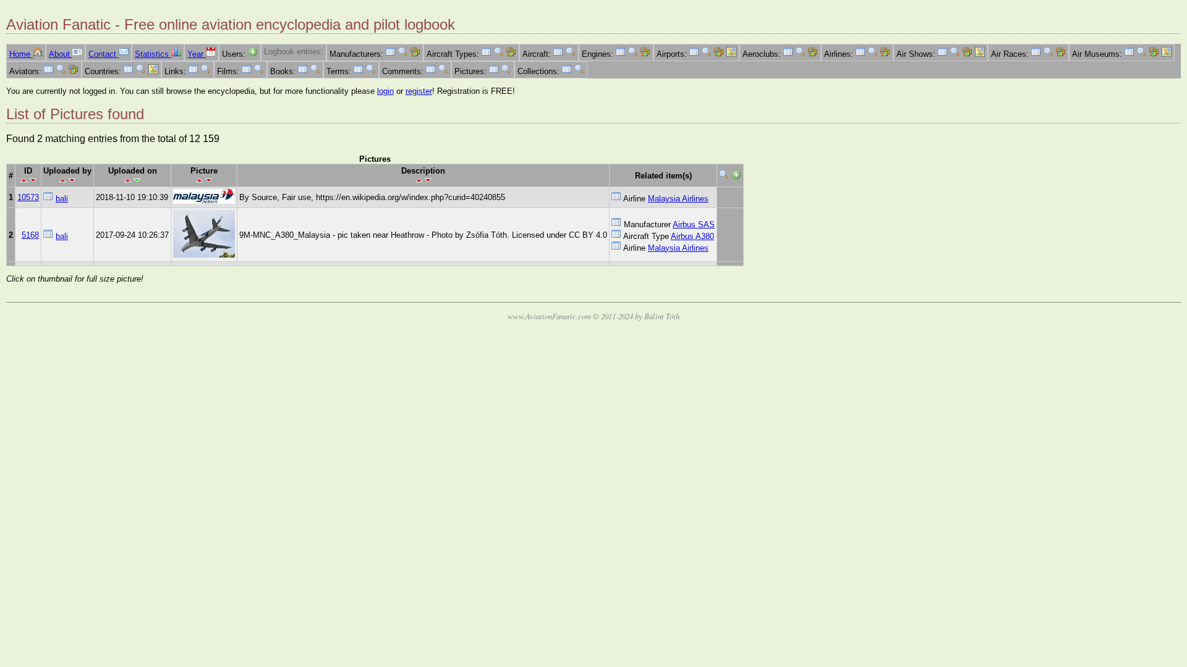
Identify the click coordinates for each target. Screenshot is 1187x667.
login (385, 91)
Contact (103, 54)
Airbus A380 (692, 236)
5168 (30, 235)
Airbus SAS (694, 224)
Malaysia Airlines (678, 198)
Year (196, 54)
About (60, 54)
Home (21, 54)
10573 (28, 197)
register (419, 91)
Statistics (153, 54)
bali (62, 198)
